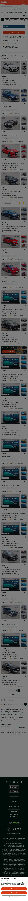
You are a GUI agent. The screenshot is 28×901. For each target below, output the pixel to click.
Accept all (14, 889)
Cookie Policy (19, 884)
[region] (14, 889)
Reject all (14, 893)
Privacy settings (14, 897)
